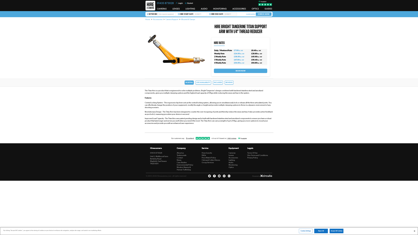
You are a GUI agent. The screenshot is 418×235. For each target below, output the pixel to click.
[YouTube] (219, 176)
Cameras (232, 153)
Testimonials (181, 155)
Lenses (231, 155)
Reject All (321, 231)
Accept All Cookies (336, 231)
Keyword (153, 14)
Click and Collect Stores (211, 160)
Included (218, 82)
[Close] (414, 231)
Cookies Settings (306, 231)
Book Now (240, 71)
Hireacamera (156, 148)
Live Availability (203, 82)
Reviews (229, 82)
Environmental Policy (185, 165)
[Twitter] (209, 176)
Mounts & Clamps (188, 19)
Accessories (158, 19)
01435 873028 (165, 3)
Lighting (232, 160)
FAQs (204, 155)
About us (180, 153)
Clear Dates (250, 14)
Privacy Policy (252, 158)
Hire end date (217, 14)
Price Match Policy (209, 158)
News (179, 160)
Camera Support (171, 19)
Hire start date (186, 14)
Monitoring (233, 165)
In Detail (189, 82)
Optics (231, 167)
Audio (231, 162)
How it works (207, 153)
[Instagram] (224, 176)
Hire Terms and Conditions (257, 155)
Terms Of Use (252, 153)
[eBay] (229, 176)
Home (147, 19)
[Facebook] (214, 176)
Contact (180, 158)
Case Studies (182, 162)
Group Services (208, 162)
